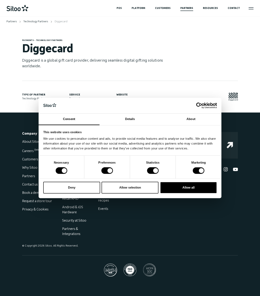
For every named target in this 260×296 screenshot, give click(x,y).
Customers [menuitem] (30, 159)
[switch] (107, 170)
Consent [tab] (69, 119)
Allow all (188, 187)
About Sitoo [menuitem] (31, 142)
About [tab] (190, 119)
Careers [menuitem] (34, 151)
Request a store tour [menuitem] (37, 201)
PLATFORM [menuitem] (138, 8)
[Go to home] (17, 8)
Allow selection (130, 187)
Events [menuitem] (103, 209)
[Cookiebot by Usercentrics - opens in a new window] (199, 106)
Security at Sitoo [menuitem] (74, 220)
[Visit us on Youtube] (235, 169)
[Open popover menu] (251, 8)
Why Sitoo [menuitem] (29, 167)
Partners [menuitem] (28, 176)
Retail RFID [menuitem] (70, 199)
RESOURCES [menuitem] (210, 8)
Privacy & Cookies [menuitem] (35, 209)
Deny (71, 187)
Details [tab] (130, 119)
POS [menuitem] (119, 8)
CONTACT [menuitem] (234, 8)
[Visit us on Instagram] (225, 169)
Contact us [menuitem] (30, 184)
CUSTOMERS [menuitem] (163, 8)
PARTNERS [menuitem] (186, 8)
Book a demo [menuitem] (31, 193)
